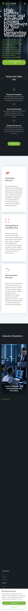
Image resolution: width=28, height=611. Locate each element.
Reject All (14, 607)
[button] (5, 368)
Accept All (14, 603)
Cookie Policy (19, 599)
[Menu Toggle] (25, 4)
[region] (14, 600)
